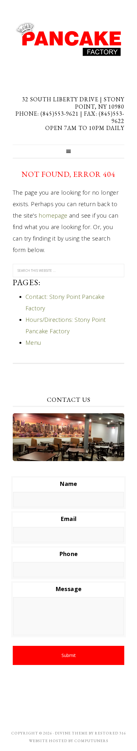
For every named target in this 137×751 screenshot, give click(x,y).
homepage (53, 215)
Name (68, 483)
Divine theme (71, 733)
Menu (33, 342)
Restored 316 (110, 733)
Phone (68, 554)
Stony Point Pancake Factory (68, 39)
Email (69, 519)
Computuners (91, 740)
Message (68, 589)
